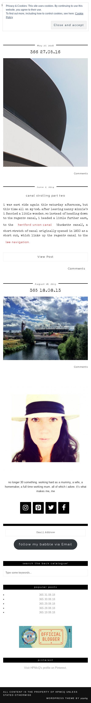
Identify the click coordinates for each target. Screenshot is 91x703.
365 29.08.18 (47, 603)
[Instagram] (25, 508)
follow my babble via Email (45, 544)
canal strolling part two (45, 195)
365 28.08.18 (47, 608)
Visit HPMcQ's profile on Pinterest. (45, 667)
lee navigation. (18, 242)
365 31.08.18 (47, 594)
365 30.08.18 (47, 599)
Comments (81, 173)
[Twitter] (51, 508)
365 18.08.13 (45, 291)
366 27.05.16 (45, 52)
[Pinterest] (38, 508)
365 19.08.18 (47, 612)
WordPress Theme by (67, 698)
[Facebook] (63, 508)
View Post (45, 256)
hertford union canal (35, 224)
